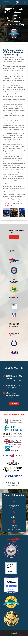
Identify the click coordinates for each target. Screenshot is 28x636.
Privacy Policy (19, 634)
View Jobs (14, 237)
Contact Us (14, 403)
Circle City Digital (14, 634)
